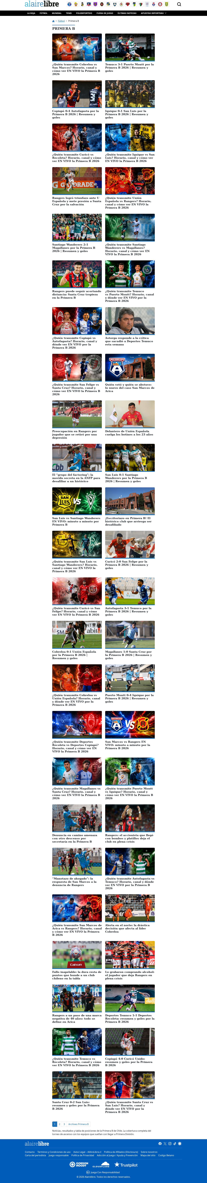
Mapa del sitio (148, 1155)
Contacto (30, 1152)
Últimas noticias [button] (127, 13)
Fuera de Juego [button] (105, 13)
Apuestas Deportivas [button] (152, 13)
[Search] (179, 4)
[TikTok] (174, 1143)
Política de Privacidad (82, 1155)
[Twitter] (165, 1143)
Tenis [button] (69, 13)
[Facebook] (160, 1143)
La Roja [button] (31, 13)
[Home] (42, 4)
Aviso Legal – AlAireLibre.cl (87, 1152)
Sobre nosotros (149, 1152)
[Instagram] (169, 1143)
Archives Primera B (78, 1124)
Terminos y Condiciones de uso (54, 1152)
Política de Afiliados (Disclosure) (121, 1152)
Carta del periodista (35, 1155)
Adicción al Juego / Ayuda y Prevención (117, 1155)
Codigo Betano (166, 1155)
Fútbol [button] (43, 13)
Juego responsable (59, 1155)
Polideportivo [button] (84, 13)
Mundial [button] (57, 13)
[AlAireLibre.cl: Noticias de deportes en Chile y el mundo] (37, 1143)
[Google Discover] (179, 1143)
